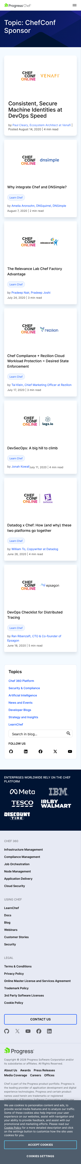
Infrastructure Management (23, 849)
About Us (10, 1070)
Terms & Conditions (18, 966)
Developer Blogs (20, 710)
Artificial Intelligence (23, 695)
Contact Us (40, 1019)
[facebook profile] (40, 751)
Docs (7, 915)
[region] (40, 1132)
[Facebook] (38, 1032)
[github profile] (11, 751)
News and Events (20, 703)
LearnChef (16, 724)
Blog (7, 922)
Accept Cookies (40, 1144)
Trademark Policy (16, 988)
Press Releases (44, 1070)
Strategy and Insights (23, 717)
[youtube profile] (70, 751)
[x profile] (55, 751)
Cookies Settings (40, 1156)
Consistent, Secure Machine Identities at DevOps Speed (35, 109)
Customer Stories (16, 937)
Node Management (17, 871)
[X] (17, 1032)
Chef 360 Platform (21, 681)
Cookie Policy (13, 1003)
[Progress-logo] (19, 1051)
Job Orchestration (16, 864)
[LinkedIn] (49, 1032)
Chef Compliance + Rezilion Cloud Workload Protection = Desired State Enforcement (38, 361)
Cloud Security (14, 886)
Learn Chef (16, 197)
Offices (49, 1075)
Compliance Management (22, 857)
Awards (25, 1070)
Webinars (10, 930)
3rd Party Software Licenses (24, 995)
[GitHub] (6, 1032)
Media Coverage (15, 1075)
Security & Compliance (24, 688)
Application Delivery (18, 879)
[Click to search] (68, 733)
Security (10, 944)
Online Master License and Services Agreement (37, 981)
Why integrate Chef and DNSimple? (37, 187)
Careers (35, 1075)
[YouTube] (28, 1032)
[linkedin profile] (25, 751)
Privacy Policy (14, 974)
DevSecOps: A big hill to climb (32, 448)
